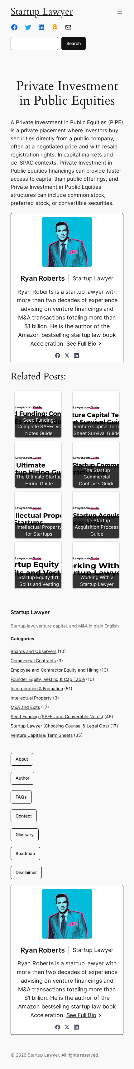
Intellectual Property (31, 697)
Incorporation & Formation (37, 688)
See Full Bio (81, 343)
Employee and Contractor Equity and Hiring (55, 670)
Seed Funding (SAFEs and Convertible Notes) (57, 716)
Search (73, 43)
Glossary (25, 834)
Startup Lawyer (42, 11)
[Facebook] (57, 355)
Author (22, 778)
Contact (24, 815)
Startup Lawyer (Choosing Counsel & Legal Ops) (60, 725)
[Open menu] (119, 12)
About (22, 759)
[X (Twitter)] (67, 355)
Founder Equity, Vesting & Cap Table (48, 679)
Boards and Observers (33, 651)
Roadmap (25, 853)
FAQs (21, 796)
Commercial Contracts (33, 660)
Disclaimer (26, 872)
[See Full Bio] (100, 343)
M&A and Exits (25, 707)
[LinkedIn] (76, 355)
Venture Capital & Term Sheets (42, 735)
